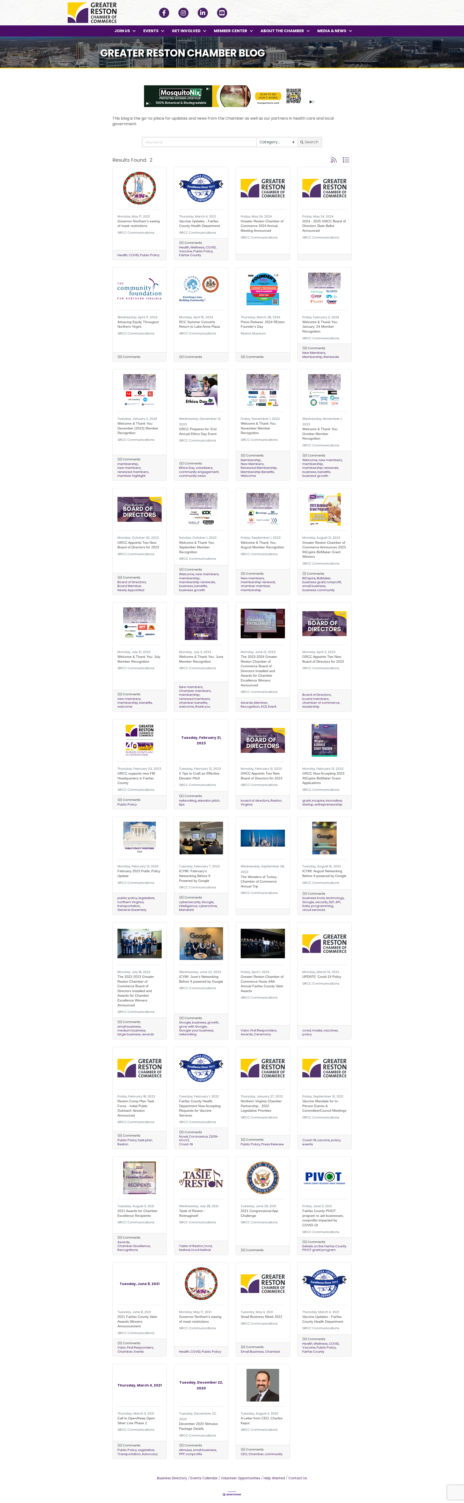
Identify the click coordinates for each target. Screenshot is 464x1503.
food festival (201, 1250)
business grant (314, 582)
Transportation (129, 1454)
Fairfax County (190, 255)
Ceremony (262, 1034)
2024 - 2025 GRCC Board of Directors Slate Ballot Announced (324, 225)
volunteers (204, 468)
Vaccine (185, 251)
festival (184, 1250)
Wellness (197, 247)
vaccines (331, 1030)
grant (306, 800)
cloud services (313, 910)
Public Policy (150, 255)
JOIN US (122, 31)
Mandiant (186, 910)
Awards (247, 702)
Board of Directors (131, 582)
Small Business (252, 1351)
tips (182, 804)
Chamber (125, 1351)
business (309, 472)
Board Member (129, 586)
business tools (313, 898)
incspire (318, 800)
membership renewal (258, 582)
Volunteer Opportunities (240, 1478)
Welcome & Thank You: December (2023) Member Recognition (137, 428)
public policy (127, 898)
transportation (128, 906)
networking (187, 800)
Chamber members (195, 691)
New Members (313, 353)
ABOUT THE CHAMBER (282, 31)
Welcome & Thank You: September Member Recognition (197, 547)
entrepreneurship (328, 804)
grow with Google (193, 1026)
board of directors (255, 800)
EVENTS (151, 31)
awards (148, 1034)
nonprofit (334, 582)
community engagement (198, 472)
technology (335, 898)
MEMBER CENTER (230, 31)
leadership (310, 706)
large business (129, 1034)
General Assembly (131, 910)
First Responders (263, 1030)
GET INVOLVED (186, 31)
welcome (124, 706)
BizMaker (324, 578)
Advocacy (150, 1454)
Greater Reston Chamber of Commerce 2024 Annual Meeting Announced (262, 225)
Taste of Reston (191, 1246)
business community (318, 590)
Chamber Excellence (133, 1246)
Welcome (248, 476)
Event (272, 706)
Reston (276, 800)
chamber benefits (193, 702)
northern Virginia (130, 902)
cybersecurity (190, 902)
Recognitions (127, 1250)
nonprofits (194, 1454)
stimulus (185, 1450)
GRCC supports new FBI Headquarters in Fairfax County (136, 778)
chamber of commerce (321, 702)
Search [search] (311, 142)
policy (307, 1034)
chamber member (255, 586)
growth (212, 1022)
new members (129, 468)
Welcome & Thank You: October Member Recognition (320, 433)
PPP (182, 1454)
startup (307, 804)
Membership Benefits (257, 472)
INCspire (309, 578)
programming (322, 906)
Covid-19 (186, 1144)
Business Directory (172, 1478)
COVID (134, 255)
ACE (264, 706)
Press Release (272, 1144)
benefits (324, 472)
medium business (131, 1030)
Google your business (196, 1030)
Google (208, 902)
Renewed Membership (259, 468)
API (337, 902)
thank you (202, 706)
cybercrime (208, 906)
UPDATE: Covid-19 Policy (321, 977)
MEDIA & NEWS (331, 31)
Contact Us (297, 1478)
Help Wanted (274, 1478)
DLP (331, 902)
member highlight (131, 476)
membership (127, 464)
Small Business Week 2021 (261, 1317)
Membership (312, 357)
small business (314, 586)
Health (122, 255)
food (208, 1246)
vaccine (323, 1140)
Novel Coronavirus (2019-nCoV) (199, 1138)
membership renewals (320, 468)
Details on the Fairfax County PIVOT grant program (324, 1248)
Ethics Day (187, 468)
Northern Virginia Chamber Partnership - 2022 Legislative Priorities (261, 1105)
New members (252, 578)
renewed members (132, 472)
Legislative (146, 1450)
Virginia (247, 804)
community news (192, 476)
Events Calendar (204, 1478)
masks (317, 1030)
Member (261, 702)
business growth (315, 476)
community (274, 1454)
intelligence (188, 906)
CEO (244, 1454)
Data (306, 906)
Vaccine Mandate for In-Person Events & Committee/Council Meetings (324, 1105)
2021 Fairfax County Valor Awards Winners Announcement (137, 1321)
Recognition (250, 706)
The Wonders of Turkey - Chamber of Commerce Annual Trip (260, 881)
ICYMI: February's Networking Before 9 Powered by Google (194, 875)
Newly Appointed (130, 590)
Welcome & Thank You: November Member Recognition (258, 428)
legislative (146, 898)
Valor (245, 1030)
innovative (334, 800)
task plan (145, 1140)
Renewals (331, 357)
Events (139, 1351)
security (321, 902)
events (307, 1144)
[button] (333, 160)
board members (315, 699)
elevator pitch (208, 800)
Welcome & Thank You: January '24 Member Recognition (320, 326)
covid (306, 1030)
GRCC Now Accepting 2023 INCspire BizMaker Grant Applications (323, 778)
